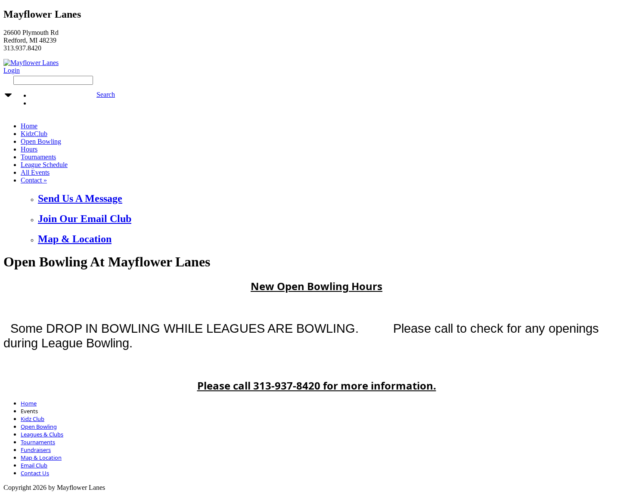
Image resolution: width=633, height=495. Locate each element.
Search (105, 94)
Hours (29, 149)
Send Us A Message (80, 198)
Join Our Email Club (84, 218)
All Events (35, 172)
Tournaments (38, 157)
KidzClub (34, 133)
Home (29, 126)
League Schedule (44, 164)
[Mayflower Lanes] (31, 62)
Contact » (34, 180)
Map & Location (75, 238)
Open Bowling (41, 141)
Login (11, 70)
